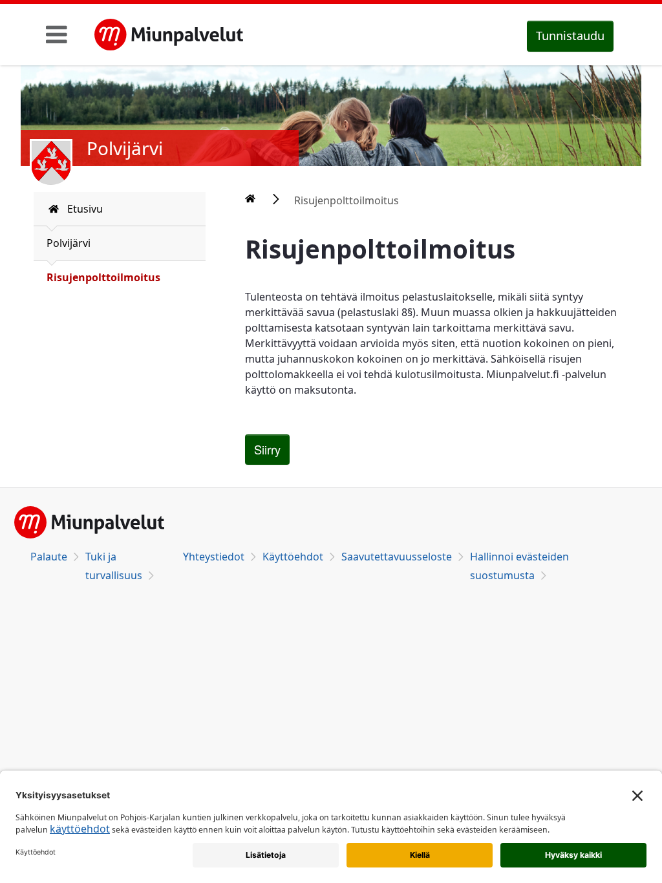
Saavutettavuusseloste (396, 556)
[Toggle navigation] (56, 34)
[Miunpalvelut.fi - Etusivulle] (168, 35)
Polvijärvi (69, 243)
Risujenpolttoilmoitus (103, 277)
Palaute (48, 556)
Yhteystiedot (213, 556)
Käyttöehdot (292, 556)
